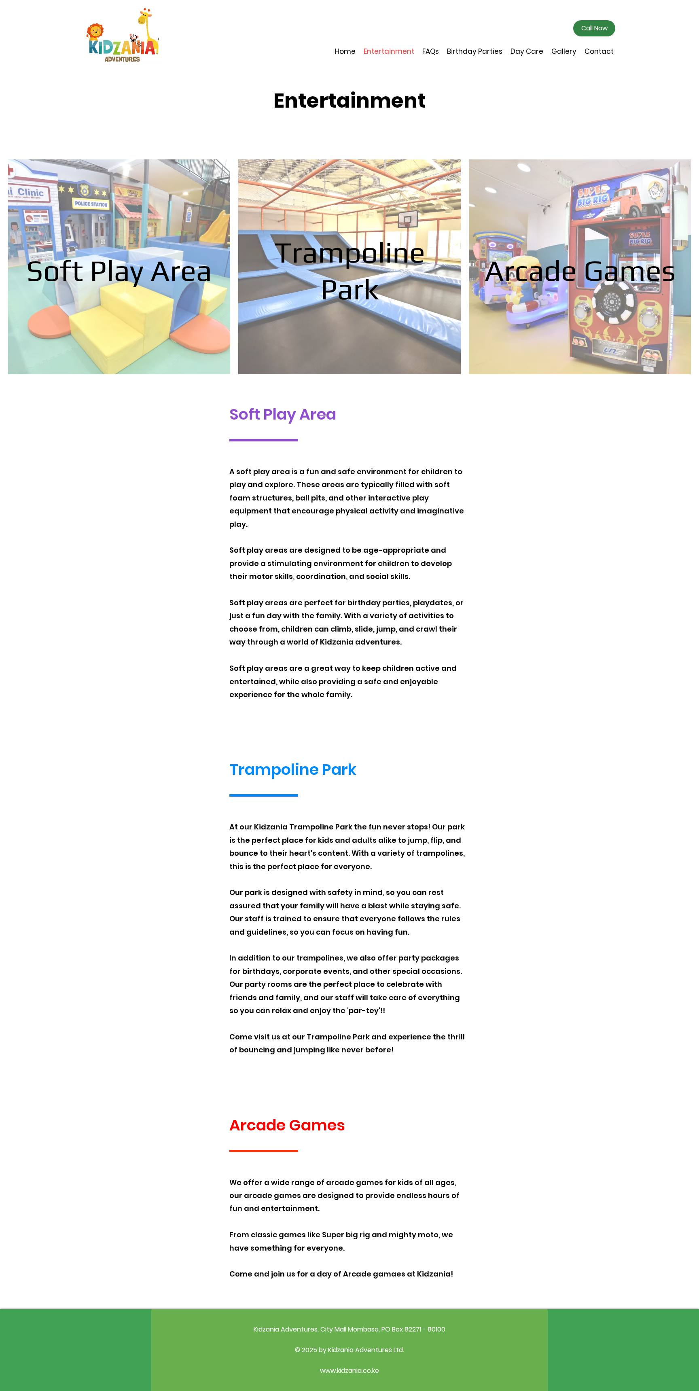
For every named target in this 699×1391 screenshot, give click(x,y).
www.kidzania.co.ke (349, 1370)
